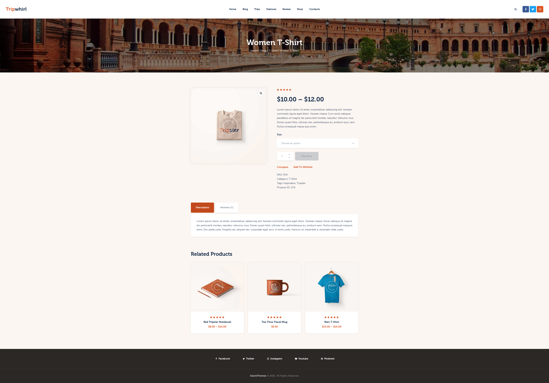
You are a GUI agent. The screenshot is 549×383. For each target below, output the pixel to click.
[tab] (202, 208)
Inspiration (290, 183)
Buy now (307, 156)
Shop (263, 50)
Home (254, 50)
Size (279, 134)
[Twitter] (533, 9)
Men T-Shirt (331, 322)
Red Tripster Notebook (217, 322)
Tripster (301, 183)
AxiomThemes (258, 375)
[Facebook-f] (526, 9)
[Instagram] (540, 9)
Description (202, 207)
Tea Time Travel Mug (274, 322)
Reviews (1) (226, 207)
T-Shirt (273, 50)
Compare (282, 167)
